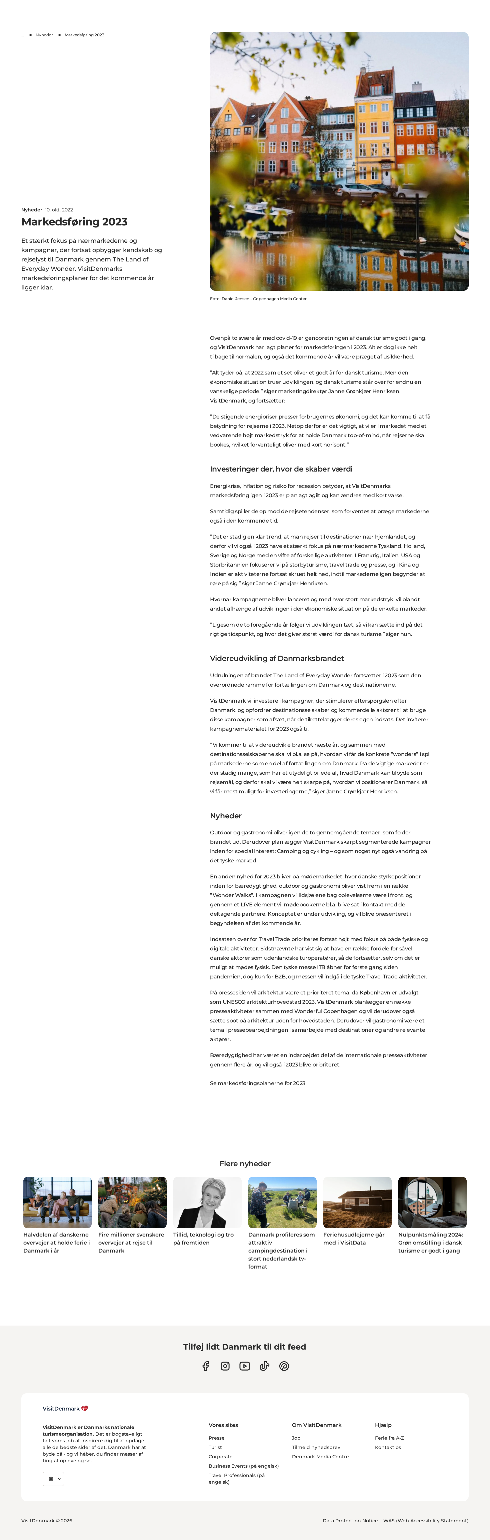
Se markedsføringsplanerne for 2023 (257, 1083)
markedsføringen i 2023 (335, 347)
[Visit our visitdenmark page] (245, 1366)
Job (296, 1438)
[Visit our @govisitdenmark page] (264, 1366)
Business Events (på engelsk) (244, 1466)
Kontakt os (388, 1447)
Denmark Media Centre (320, 1457)
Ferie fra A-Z (389, 1438)
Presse (217, 1438)
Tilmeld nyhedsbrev (316, 1447)
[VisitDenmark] (65, 1408)
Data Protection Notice (350, 1521)
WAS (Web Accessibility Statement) (426, 1521)
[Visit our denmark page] (205, 1366)
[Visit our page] (225, 1366)
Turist (215, 1447)
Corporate (221, 1457)
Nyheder (44, 34)
